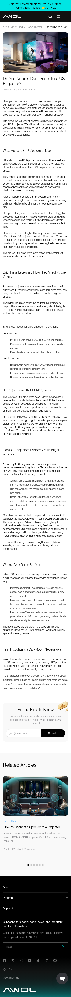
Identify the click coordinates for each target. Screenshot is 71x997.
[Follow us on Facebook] (4, 960)
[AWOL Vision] (12, 16)
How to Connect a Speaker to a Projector (32, 827)
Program (8, 897)
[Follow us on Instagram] (21, 960)
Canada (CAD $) (11, 978)
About (6, 887)
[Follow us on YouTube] (29, 960)
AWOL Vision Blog (13, 27)
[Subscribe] (63, 947)
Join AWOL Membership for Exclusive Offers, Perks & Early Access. (35, 5)
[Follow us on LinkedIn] (46, 960)
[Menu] (66, 16)
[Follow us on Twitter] (13, 960)
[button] (28, 865)
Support (8, 908)
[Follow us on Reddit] (55, 960)
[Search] (50, 16)
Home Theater (34, 27)
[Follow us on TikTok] (38, 960)
